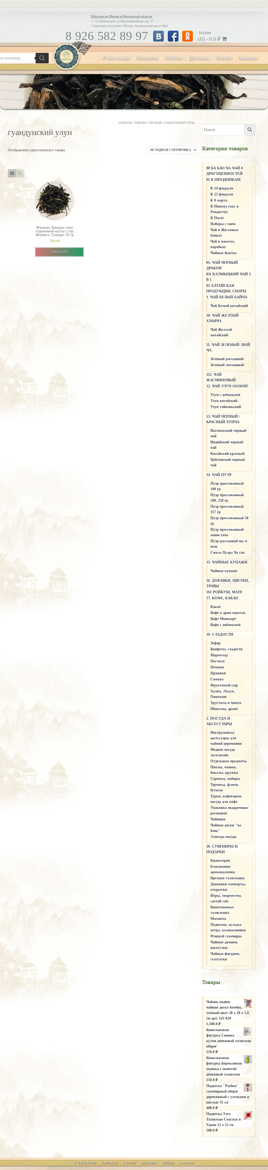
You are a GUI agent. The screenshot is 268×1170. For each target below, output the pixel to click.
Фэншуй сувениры (226, 936)
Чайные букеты (223, 253)
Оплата (224, 57)
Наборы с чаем (223, 224)
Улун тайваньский (225, 407)
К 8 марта (218, 200)
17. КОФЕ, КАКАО (222, 598)
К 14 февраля (221, 188)
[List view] (20, 173)
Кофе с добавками (225, 625)
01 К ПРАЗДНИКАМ (223, 180)
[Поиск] (42, 58)
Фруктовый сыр (224, 685)
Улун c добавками (225, 395)
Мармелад (219, 655)
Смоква (217, 679)
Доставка (199, 57)
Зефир (215, 643)
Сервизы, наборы (225, 779)
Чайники (217, 819)
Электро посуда (223, 837)
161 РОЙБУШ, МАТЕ (224, 592)
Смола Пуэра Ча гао (227, 553)
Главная (125, 122)
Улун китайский (223, 401)
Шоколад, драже (224, 709)
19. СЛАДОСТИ (219, 634)
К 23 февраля (221, 194)
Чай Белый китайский (229, 306)
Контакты (147, 57)
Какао (215, 607)
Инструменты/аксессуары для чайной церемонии (226, 738)
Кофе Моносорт (223, 619)
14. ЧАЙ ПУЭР (219, 475)
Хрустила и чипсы (225, 703)
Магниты (218, 919)
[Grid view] (12, 173)
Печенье (217, 667)
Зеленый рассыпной (227, 359)
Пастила (217, 661)
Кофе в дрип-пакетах (227, 613)
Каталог (174, 57)
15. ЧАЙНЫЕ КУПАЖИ (226, 562)
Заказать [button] (59, 252)
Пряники (218, 673)
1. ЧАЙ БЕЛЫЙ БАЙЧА (226, 297)
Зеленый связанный (227, 365)
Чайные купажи (223, 571)
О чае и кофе (116, 57)
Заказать (248, 57)
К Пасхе (217, 218)
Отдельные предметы (228, 761)
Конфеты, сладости (226, 649)
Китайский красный (227, 454)
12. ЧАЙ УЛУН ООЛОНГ (227, 386)
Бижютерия (220, 861)
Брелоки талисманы (227, 878)
